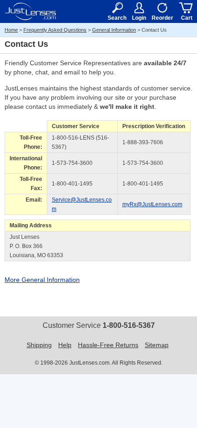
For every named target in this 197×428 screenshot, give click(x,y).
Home (11, 30)
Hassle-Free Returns (108, 345)
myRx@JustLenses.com (152, 204)
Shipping (39, 345)
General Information (114, 30)
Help (64, 345)
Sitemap (157, 345)
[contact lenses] (30, 11)
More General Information (42, 279)
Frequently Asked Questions (55, 30)
